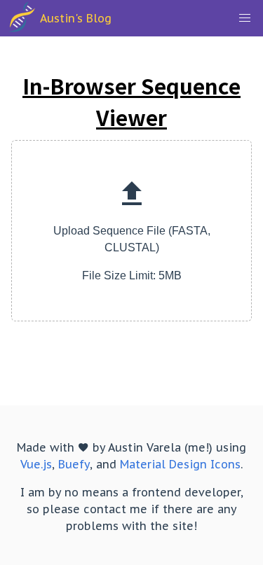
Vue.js (36, 464)
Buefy (74, 464)
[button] (245, 18)
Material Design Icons (180, 464)
